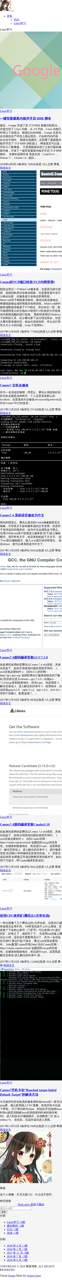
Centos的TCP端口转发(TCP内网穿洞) (27, 282)
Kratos (12, 1275)
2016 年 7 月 (17, 1256)
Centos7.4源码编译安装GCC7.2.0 (24, 657)
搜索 (3, 1212)
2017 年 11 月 (18, 1252)
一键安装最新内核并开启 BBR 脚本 (25, 118)
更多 (9, 16)
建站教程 (15, 1225)
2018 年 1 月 (17, 1249)
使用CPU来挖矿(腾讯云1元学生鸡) (25, 915)
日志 (16, 19)
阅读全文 (5, 167)
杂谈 (13, 1232)
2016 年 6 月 (17, 1260)
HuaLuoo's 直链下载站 (31, 1204)
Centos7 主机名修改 (14, 385)
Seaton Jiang (34, 1275)
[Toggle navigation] (13, 10)
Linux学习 (20, 23)
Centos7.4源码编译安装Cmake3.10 (25, 824)
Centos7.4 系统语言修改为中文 (22, 515)
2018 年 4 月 (17, 1245)
